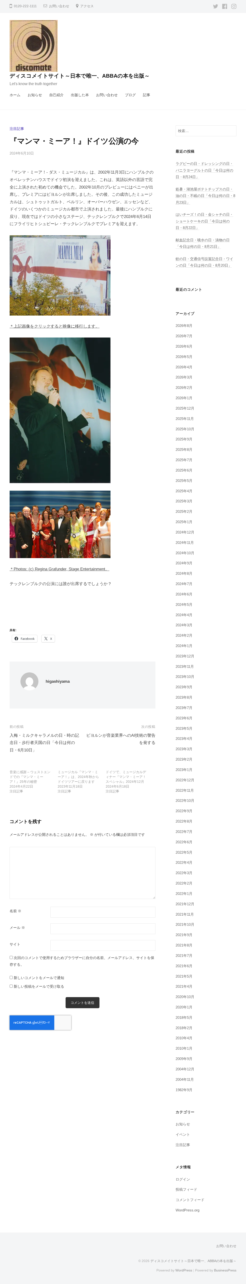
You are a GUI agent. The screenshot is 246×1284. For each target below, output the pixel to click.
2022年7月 (184, 832)
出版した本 (80, 95)
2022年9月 (184, 811)
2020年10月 (185, 997)
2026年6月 (184, 346)
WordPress (183, 1270)
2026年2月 (184, 387)
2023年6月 (184, 718)
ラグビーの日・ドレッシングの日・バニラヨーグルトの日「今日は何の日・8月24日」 (204, 170)
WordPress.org (187, 1210)
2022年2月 (184, 883)
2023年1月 (184, 770)
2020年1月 (184, 1007)
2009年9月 (184, 1059)
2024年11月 (185, 543)
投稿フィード (186, 1189)
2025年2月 (184, 511)
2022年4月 (184, 862)
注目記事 (17, 129)
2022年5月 (184, 852)
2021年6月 (184, 966)
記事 (146, 95)
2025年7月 (184, 460)
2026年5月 (184, 357)
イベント (183, 1134)
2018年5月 (184, 1017)
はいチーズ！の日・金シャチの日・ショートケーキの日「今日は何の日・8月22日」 (204, 221)
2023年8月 (184, 697)
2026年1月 (184, 398)
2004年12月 (185, 1069)
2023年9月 (184, 687)
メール (17, 928)
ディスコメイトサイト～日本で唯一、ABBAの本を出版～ (80, 76)
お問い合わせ (59, 6)
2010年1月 (184, 1048)
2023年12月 (185, 656)
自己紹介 (56, 95)
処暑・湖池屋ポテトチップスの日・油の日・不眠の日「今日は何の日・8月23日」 (205, 195)
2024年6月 (184, 594)
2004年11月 (185, 1079)
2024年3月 (184, 625)
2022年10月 (185, 800)
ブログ (130, 95)
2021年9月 (184, 935)
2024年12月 (185, 532)
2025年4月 (184, 491)
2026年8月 (184, 326)
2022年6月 (184, 842)
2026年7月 (184, 336)
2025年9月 (184, 439)
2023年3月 (184, 749)
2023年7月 (184, 708)
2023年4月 (184, 739)
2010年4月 (184, 1038)
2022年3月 (184, 873)
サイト (15, 944)
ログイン (183, 1179)
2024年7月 (184, 584)
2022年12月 (185, 780)
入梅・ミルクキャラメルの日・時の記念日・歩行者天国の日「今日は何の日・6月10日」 (44, 742)
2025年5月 (184, 481)
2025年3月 (184, 501)
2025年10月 (185, 429)
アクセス (87, 6)
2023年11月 (185, 666)
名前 (15, 911)
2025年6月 (184, 470)
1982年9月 (184, 1090)
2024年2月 (184, 635)
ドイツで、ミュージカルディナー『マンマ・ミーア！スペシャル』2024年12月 (126, 777)
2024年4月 (184, 615)
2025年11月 (185, 419)
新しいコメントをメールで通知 (39, 978)
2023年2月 (184, 759)
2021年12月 (185, 904)
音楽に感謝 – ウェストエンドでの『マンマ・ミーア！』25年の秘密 (30, 777)
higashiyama (58, 681)
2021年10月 (185, 924)
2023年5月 (184, 728)
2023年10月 (185, 677)
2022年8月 (184, 821)
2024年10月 (185, 553)
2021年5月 (184, 976)
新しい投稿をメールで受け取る (39, 986)
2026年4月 (184, 367)
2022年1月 (184, 894)
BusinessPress (225, 1270)
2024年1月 (184, 646)
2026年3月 (184, 377)
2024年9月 (184, 563)
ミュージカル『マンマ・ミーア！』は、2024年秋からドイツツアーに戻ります (78, 777)
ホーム (15, 95)
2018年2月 (184, 1028)
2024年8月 (184, 573)
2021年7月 (184, 955)
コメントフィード (190, 1200)
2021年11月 (185, 914)
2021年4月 (184, 986)
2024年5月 (184, 604)
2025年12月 (185, 408)
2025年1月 (184, 522)
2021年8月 (184, 945)
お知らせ (35, 95)
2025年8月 (184, 449)
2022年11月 (185, 790)
